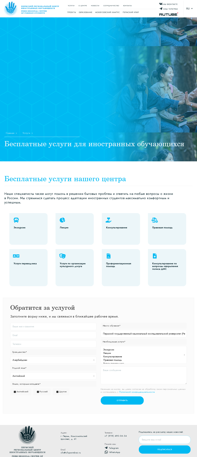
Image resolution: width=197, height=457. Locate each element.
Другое (62, 391)
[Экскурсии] (144, 349)
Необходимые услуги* (114, 341)
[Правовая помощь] (144, 360)
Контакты (127, 5)
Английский (22, 391)
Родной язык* (19, 368)
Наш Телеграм (170, 9)
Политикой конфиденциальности (137, 392)
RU (188, 8)
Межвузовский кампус (107, 12)
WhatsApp (114, 452)
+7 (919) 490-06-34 (116, 435)
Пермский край (131, 12)
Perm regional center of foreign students (34, 12)
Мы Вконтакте (170, 4)
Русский (44, 391)
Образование (85, 12)
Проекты (71, 12)
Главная (10, 133)
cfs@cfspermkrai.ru (71, 452)
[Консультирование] (144, 356)
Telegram (114, 448)
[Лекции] (144, 353)
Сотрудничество (111, 5)
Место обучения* (112, 325)
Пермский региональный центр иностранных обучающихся (40, 7)
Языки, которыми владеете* (26, 384)
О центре (83, 5)
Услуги (71, 5)
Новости (95, 5)
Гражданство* (19, 352)
